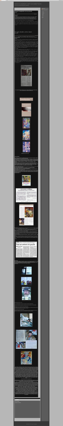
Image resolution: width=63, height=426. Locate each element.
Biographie (43, 13)
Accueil (27, 419)
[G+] (20, 398)
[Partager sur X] (17, 399)
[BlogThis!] (17, 398)
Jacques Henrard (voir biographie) (31, 228)
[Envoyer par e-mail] (16, 399)
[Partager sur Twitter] (18, 398)
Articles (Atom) (18, 420)
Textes (42, 15)
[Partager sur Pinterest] (19, 398)
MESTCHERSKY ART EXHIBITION (28, 4)
